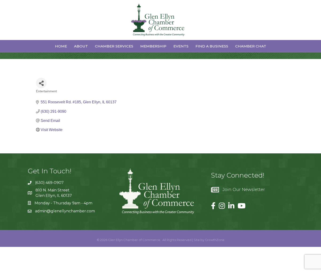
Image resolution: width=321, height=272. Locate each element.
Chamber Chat (250, 46)
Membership (153, 46)
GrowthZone (214, 240)
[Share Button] (41, 83)
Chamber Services (114, 46)
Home (61, 46)
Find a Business (212, 46)
